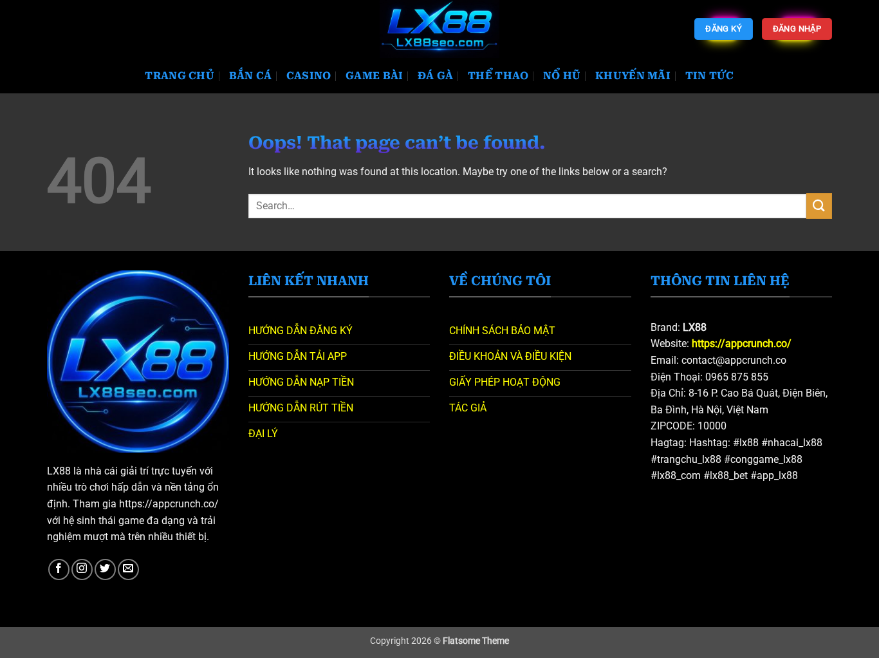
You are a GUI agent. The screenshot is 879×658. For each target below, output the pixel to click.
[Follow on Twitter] (105, 569)
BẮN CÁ (250, 76)
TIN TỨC (709, 76)
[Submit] (819, 205)
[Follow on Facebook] (58, 569)
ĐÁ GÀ (436, 76)
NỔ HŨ (562, 76)
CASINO (308, 76)
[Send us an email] (128, 569)
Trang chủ (179, 76)
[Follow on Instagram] (82, 569)
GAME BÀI (374, 76)
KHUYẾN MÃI (633, 76)
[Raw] (440, 29)
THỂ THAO (498, 76)
